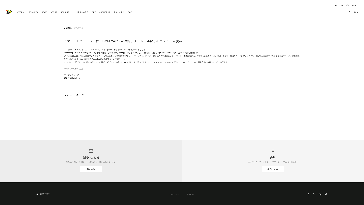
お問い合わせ (91, 169)
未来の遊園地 (119, 12)
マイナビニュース (71, 75)
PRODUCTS (32, 12)
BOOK (130, 12)
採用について (273, 169)
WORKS (20, 12)
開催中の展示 (82, 12)
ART (94, 12)
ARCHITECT (104, 12)
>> (81, 68)
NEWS (44, 12)
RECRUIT (65, 12)
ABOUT (54, 12)
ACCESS (339, 5)
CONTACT (354, 5)
